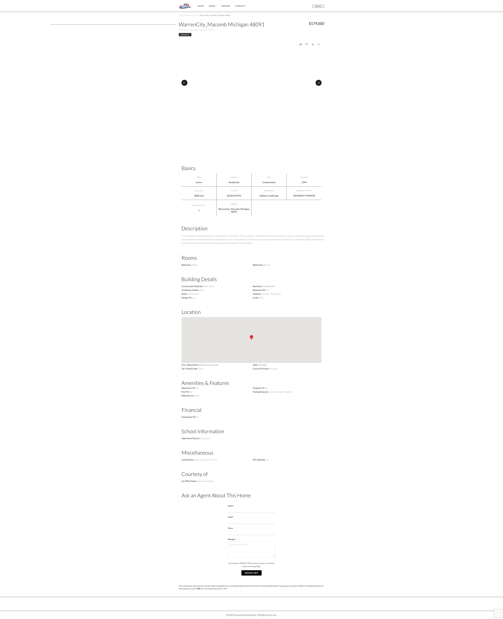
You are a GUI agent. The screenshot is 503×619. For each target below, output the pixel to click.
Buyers (201, 6)
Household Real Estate (188, 15)
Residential (185, 35)
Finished (266, 286)
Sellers (212, 6)
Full (273, 286)
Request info (251, 573)
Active (199, 182)
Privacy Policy (256, 566)
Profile (318, 6)
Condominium (269, 182)
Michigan (262, 365)
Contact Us (240, 6)
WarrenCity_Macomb (208, 365)
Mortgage (225, 6)
